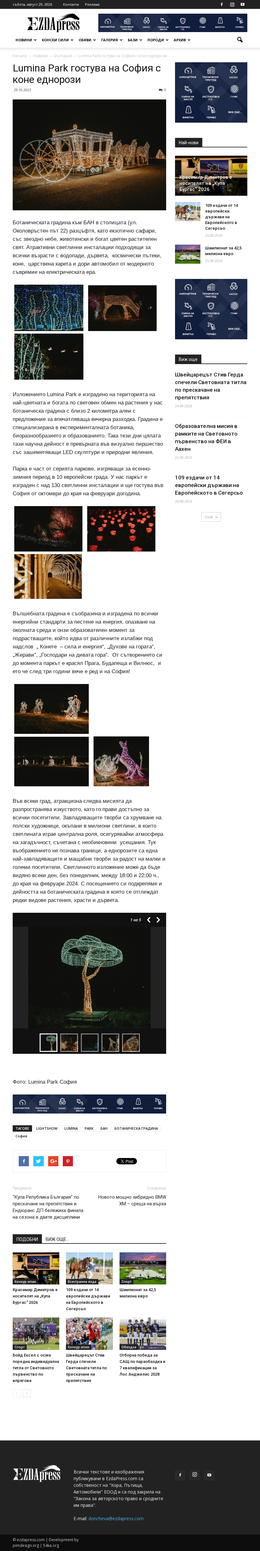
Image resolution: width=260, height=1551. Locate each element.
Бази (133, 39)
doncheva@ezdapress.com (116, 1518)
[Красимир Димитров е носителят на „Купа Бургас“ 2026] (36, 1268)
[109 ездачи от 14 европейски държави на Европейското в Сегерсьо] (89, 1268)
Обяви (85, 39)
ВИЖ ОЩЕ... (57, 1239)
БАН (104, 1128)
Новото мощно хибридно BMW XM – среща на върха (132, 1200)
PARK (89, 1128)
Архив (180, 39)
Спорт (126, 1281)
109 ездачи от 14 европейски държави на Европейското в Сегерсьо (221, 217)
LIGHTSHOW (46, 1128)
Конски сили (55, 39)
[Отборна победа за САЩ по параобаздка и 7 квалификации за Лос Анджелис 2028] (143, 1333)
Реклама (92, 4)
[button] (239, 40)
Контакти (71, 4)
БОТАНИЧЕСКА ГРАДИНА (136, 1128)
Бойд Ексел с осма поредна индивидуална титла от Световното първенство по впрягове (36, 1368)
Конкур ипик (25, 1281)
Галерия (109, 39)
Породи (155, 39)
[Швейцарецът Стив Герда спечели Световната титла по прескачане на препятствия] (89, 1333)
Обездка (128, 1347)
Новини (24, 39)
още (209, 516)
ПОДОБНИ (27, 1239)
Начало (20, 55)
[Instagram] (232, 4)
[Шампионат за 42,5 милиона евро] (143, 1268)
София (21, 1136)
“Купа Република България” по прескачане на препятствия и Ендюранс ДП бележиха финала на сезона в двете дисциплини (48, 1207)
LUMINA (71, 1128)
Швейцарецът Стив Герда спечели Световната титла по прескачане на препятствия (86, 1368)
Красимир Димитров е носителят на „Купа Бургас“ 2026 (35, 1296)
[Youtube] (242, 4)
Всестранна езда (82, 1281)
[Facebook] (221, 4)
